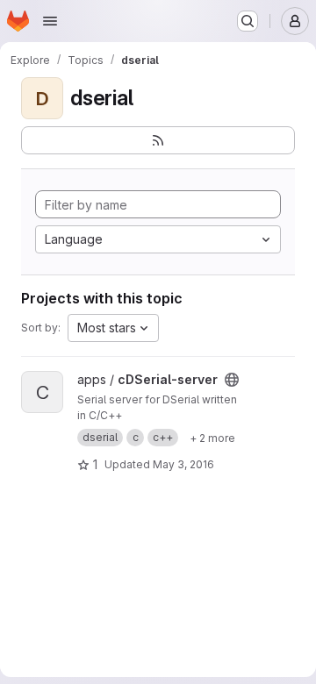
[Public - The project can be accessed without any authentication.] (232, 380)
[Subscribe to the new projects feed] (158, 140)
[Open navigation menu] (50, 21)
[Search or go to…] (247, 21)
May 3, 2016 (183, 464)
